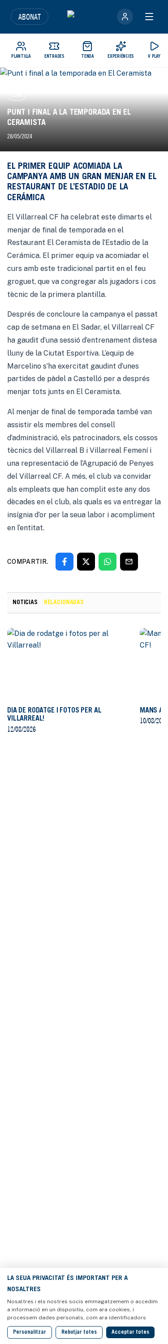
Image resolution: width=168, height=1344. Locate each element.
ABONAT (29, 16)
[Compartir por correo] (129, 562)
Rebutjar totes (79, 1332)
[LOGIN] (125, 17)
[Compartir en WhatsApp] (107, 562)
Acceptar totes (130, 1332)
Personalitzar (29, 1332)
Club (16, 94)
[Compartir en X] (86, 562)
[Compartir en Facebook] (64, 562)
